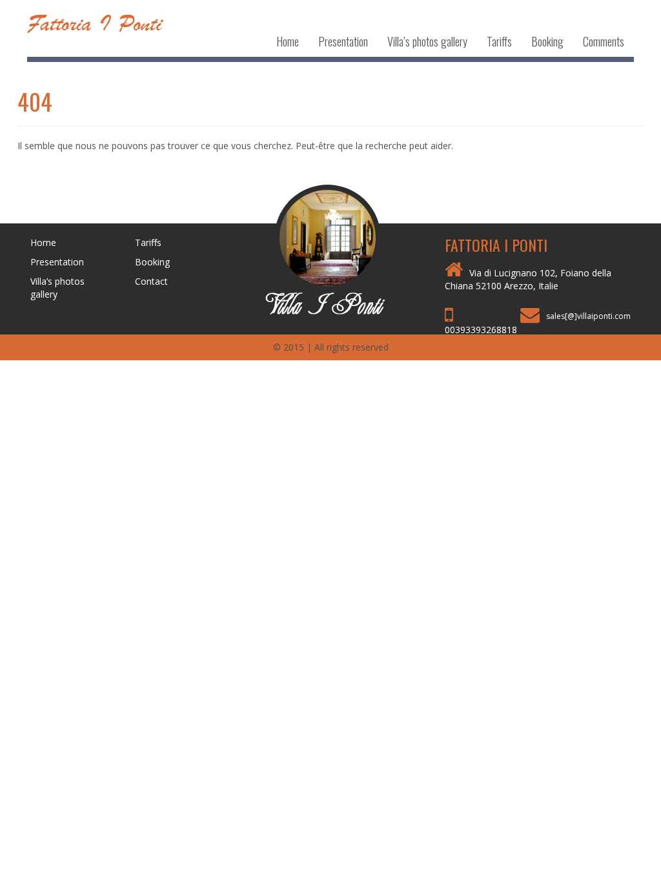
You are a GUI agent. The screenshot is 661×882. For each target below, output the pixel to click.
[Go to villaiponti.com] (330, 248)
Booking (547, 41)
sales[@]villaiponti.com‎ (588, 316)
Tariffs (499, 41)
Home (287, 41)
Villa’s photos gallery (427, 41)
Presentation (343, 41)
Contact (151, 281)
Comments (603, 41)
